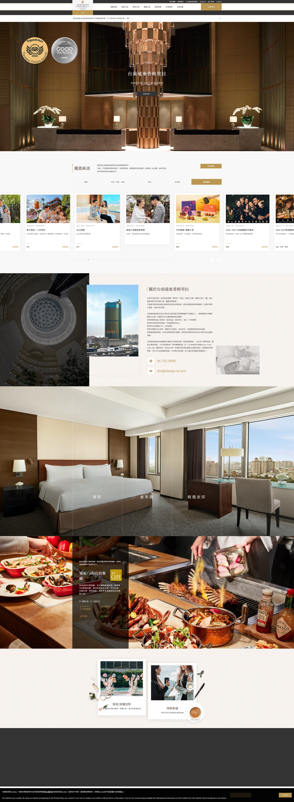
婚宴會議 (158, 7)
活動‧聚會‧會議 (118, 182)
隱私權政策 (48, 792)
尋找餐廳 (172, 2)
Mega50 (203, 2)
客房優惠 (75, 750)
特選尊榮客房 (97, 521)
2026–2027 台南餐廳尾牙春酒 (90, 230)
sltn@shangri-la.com (171, 371)
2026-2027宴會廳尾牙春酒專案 (140, 230)
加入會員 (211, 2)
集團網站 (181, 2)
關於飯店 (113, 738)
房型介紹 (136, 7)
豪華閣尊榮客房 (147, 514)
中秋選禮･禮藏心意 (35, 230)
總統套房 (196, 514)
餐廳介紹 (147, 7)
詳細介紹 (85, 601)
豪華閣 (94, 750)
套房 (93, 746)
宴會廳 (177, 182)
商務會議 (172, 708)
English (219, 2)
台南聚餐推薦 (182, 230)
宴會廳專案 (76, 753)
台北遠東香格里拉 (192, 2)
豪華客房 (97, 508)
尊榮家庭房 (97, 527)
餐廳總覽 (113, 750)
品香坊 (148, 753)
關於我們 (113, 746)
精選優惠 (206, 182)
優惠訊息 (114, 7)
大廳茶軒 (149, 750)
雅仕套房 (196, 508)
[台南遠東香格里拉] (82, 5)
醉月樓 (148, 743)
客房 (149, 182)
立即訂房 (146, 94)
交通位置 (180, 7)
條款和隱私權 (175, 738)
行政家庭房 (97, 534)
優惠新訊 (76, 738)
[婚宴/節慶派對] (121, 678)
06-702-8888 (166, 361)
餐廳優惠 (75, 746)
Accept (285, 795)
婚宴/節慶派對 (122, 704)
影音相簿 (169, 7)
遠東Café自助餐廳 (153, 746)
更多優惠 (211, 166)
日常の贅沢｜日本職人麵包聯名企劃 (242, 230)
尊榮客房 (97, 514)
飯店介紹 (125, 7)
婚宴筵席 (131, 743)
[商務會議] (172, 682)
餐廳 (86, 182)
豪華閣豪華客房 (147, 508)
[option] (144, 18)
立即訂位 (96, 601)
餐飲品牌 (149, 738)
